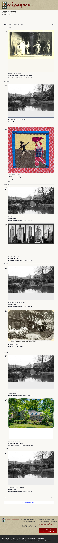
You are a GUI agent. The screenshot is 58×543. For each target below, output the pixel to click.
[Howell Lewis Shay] (31, 238)
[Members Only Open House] (31, 418)
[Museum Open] (31, 101)
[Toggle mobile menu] (55, 2)
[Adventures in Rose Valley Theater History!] (31, 51)
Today (29, 497)
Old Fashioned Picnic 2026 (15, 347)
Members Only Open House (16, 443)
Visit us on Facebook (45, 524)
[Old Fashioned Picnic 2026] (31, 326)
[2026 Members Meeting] (31, 150)
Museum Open (12, 122)
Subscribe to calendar (28, 502)
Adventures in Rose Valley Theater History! (20, 76)
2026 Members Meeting (14, 177)
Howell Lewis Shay (13, 258)
